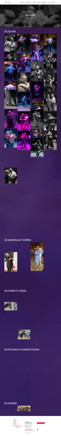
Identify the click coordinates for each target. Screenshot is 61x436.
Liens (25, 432)
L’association (28, 2)
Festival (38, 2)
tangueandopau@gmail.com (30, 430)
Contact (53, 2)
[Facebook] (37, 429)
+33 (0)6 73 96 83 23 (28, 429)
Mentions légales (29, 432)
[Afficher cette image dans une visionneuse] (10, 43)
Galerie (49, 2)
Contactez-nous (41, 423)
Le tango (21, 2)
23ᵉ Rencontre (44, 2)
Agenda (34, 2)
